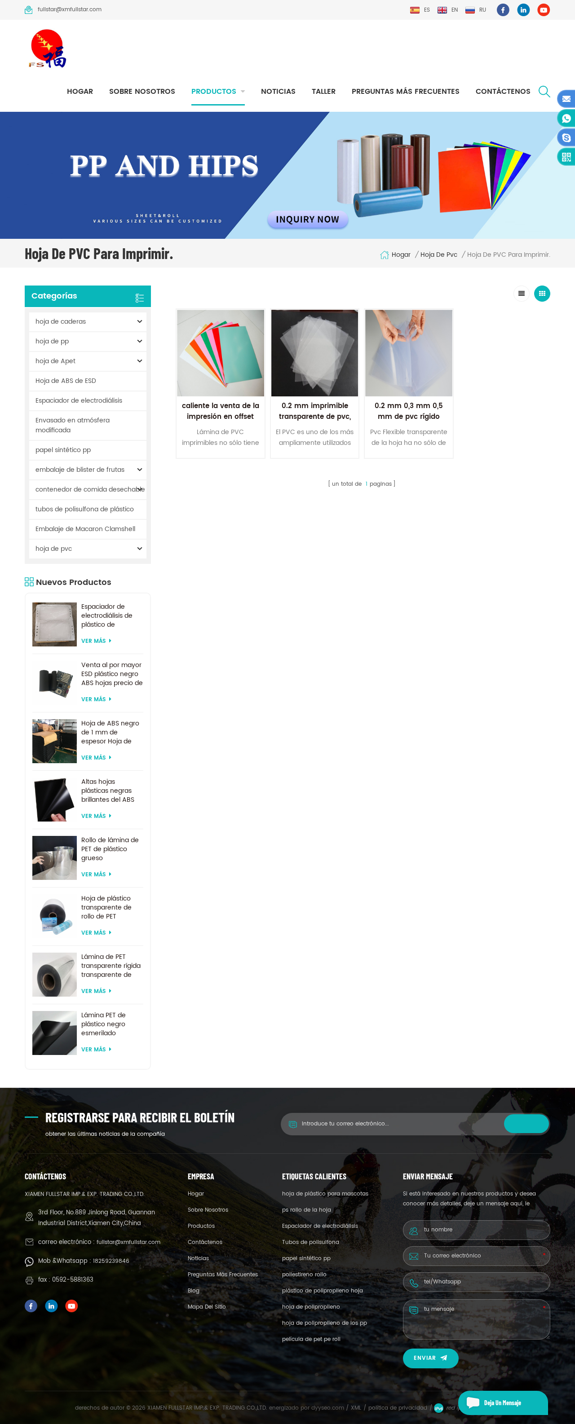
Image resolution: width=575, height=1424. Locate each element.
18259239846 (111, 1261)
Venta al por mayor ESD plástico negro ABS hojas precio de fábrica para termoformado (112, 674)
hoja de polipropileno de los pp (324, 1323)
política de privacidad (397, 1408)
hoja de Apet (55, 361)
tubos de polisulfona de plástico (84, 509)
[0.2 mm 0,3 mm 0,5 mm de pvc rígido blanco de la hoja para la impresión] (408, 353)
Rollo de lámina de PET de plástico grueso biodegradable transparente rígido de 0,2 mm (111, 849)
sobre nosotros (142, 91)
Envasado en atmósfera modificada (72, 425)
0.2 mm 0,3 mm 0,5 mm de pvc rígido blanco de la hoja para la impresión (409, 422)
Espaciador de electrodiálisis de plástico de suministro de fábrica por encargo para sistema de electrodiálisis (112, 615)
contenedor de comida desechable (90, 489)
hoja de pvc (438, 255)
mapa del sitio (207, 1307)
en (454, 10)
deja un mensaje (502, 1402)
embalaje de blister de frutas (79, 470)
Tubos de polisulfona (310, 1242)
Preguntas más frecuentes (406, 91)
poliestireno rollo (304, 1274)
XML (356, 1408)
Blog (193, 1291)
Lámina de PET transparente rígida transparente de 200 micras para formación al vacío (111, 966)
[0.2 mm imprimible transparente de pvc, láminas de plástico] (314, 353)
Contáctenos (503, 91)
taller (324, 91)
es (427, 10)
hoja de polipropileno (311, 1307)
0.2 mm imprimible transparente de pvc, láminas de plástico (315, 416)
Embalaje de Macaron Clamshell (85, 529)
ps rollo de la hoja (306, 1210)
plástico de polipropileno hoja (322, 1291)
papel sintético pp (63, 450)
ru (482, 10)
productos (213, 91)
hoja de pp (52, 341)
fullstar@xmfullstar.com (70, 9)
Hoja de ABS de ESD (65, 381)
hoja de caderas (60, 321)
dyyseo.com (328, 1408)
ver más (93, 641)
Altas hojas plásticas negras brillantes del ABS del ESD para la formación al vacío (110, 791)
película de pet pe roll (311, 1339)
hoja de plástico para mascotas (325, 1194)
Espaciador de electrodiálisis (78, 401)
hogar (80, 91)
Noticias (278, 91)
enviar (425, 1358)
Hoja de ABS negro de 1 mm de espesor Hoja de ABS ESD (110, 732)
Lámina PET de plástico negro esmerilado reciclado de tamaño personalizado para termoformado (111, 1024)
